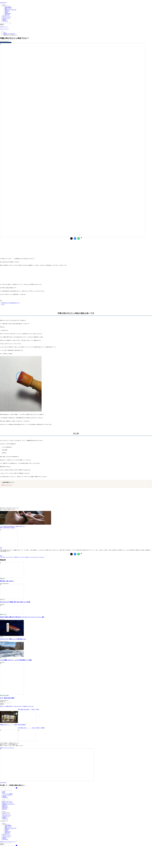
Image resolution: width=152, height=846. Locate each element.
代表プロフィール (6, 15)
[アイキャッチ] (12, 577)
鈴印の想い (7, 10)
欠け (2, 555)
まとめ (2, 304)
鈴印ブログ (4, 809)
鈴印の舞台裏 (7, 13)
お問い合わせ (5, 20)
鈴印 (1, 547)
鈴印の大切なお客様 (4, 695)
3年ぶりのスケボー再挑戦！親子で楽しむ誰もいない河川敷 (15, 602)
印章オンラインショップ (6, 484)
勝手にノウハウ (3, 657)
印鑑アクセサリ (3, 614)
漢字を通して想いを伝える (7, 581)
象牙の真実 (4, 807)
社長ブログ (7, 14)
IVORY (1, 636)
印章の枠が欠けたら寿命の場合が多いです (10, 302)
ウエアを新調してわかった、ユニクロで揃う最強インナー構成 (16, 660)
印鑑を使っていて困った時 (10, 9)
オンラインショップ (6, 17)
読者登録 (4, 19)
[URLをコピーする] (81, 237)
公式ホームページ (6, 18)
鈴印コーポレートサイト (7, 801)
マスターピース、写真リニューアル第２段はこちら (13, 639)
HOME (3, 791)
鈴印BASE (4, 805)
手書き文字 (2, 578)
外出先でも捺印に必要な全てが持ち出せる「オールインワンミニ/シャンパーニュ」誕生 (22, 617)
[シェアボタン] (71, 238)
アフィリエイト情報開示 (7, 793)
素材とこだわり (8, 8)
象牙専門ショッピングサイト (8, 804)
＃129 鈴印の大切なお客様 (7, 698)
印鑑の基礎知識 (8, 7)
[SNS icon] (1, 787)
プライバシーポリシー (7, 795)
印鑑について (5, 806)
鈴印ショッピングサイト (7, 802)
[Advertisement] (35, 248)
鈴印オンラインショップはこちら (7, 747)
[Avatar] (9, 546)
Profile (3, 792)
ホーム (3, 4)
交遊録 (6, 12)
